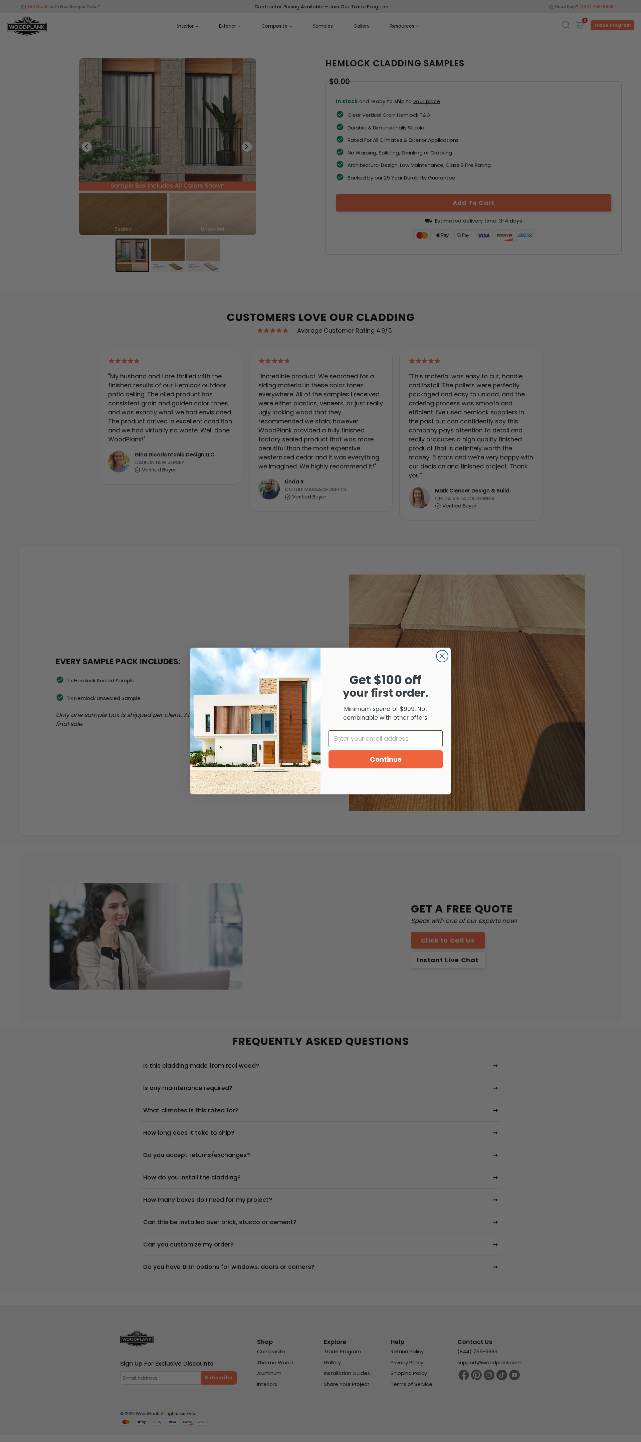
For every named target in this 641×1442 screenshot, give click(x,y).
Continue (386, 759)
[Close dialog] (442, 656)
